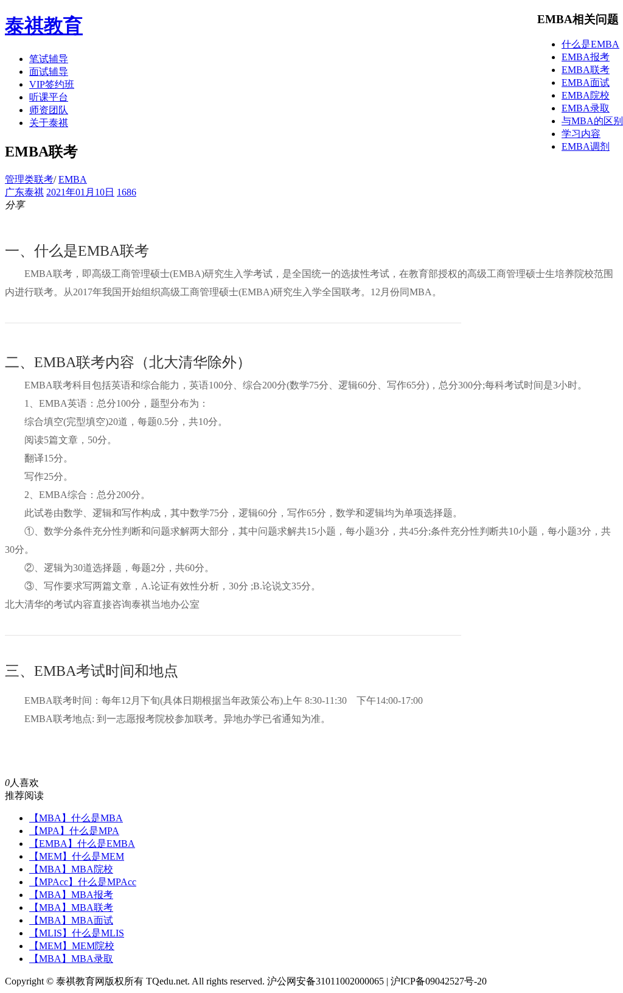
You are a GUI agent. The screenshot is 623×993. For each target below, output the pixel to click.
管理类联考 (29, 179)
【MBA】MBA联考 (71, 907)
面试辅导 (48, 71)
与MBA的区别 (592, 121)
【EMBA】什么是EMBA (82, 843)
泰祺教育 (44, 26)
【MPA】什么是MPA (74, 831)
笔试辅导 (48, 59)
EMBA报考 (586, 57)
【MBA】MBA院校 (71, 869)
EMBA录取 (586, 108)
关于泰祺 (48, 123)
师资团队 (48, 110)
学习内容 (581, 133)
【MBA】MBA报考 (71, 894)
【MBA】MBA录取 (71, 958)
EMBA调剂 (586, 146)
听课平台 (48, 97)
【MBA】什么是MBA (76, 818)
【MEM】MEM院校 (71, 946)
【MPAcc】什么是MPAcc (82, 882)
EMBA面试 (586, 82)
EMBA (72, 179)
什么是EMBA (590, 44)
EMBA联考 (586, 70)
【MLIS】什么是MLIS (76, 933)
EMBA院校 (586, 95)
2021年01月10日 (80, 192)
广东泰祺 (24, 192)
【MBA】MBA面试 (71, 920)
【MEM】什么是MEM (76, 856)
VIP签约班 (51, 84)
